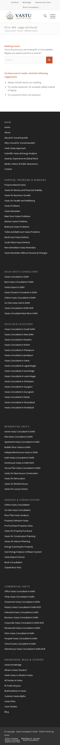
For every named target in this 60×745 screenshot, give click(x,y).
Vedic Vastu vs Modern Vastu (18, 675)
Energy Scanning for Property (18, 546)
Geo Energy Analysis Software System (23, 551)
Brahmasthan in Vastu (15, 690)
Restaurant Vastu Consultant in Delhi (22, 627)
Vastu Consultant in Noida (17, 397)
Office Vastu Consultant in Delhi (19, 591)
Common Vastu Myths (15, 696)
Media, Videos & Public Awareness (21, 163)
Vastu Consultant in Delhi (16, 276)
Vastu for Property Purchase (18, 530)
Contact (8, 169)
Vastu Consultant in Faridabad (19, 407)
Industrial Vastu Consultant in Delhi (21, 612)
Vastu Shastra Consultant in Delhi (20, 292)
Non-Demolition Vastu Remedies (20, 247)
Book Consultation (31, 7)
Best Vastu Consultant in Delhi (19, 281)
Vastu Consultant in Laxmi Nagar (20, 376)
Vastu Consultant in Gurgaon (18, 386)
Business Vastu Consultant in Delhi (21, 617)
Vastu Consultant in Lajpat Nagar (20, 365)
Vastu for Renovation (14, 478)
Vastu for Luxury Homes (16, 488)
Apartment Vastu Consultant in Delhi (22, 441)
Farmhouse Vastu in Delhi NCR (19, 462)
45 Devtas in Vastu (13, 680)
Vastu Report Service (14, 557)
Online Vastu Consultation (17, 504)
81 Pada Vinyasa (12, 685)
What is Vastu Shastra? (15, 670)
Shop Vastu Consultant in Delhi (19, 596)
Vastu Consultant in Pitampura (19, 350)
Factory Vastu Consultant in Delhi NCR (22, 607)
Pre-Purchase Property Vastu (18, 525)
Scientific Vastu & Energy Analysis (20, 153)
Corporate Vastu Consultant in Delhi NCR (24, 622)
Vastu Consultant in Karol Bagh (19, 370)
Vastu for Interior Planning (17, 541)
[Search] (43, 16)
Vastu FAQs (10, 701)
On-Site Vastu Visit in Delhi (17, 302)
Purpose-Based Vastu (15, 184)
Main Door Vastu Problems (17, 216)
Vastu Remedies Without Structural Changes (25, 252)
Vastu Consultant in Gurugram (19, 391)
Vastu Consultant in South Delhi (19, 329)
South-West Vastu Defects (17, 242)
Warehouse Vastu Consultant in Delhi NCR (24, 648)
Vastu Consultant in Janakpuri (18, 355)
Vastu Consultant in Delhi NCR (18, 308)
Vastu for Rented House (16, 483)
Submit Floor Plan (43, 2)
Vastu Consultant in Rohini (17, 344)
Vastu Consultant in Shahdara (19, 381)
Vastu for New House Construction (21, 473)
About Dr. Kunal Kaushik (16, 137)
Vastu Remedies (12, 211)
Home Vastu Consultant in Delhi (19, 431)
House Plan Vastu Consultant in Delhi (22, 468)
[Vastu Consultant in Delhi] (24, 16)
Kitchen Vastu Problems (16, 221)
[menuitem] (14, 2)
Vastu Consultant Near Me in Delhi (21, 313)
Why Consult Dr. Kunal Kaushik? (19, 142)
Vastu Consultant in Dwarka (17, 339)
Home (7, 127)
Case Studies (10, 706)
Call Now (15, 2)
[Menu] (51, 16)
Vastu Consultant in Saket (16, 360)
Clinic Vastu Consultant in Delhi (19, 633)
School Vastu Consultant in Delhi (20, 643)
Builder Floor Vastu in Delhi (17, 447)
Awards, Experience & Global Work (21, 158)
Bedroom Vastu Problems (16, 226)
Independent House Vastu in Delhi (21, 452)
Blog (6, 711)
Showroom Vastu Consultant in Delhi (22, 601)
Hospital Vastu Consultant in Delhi (20, 638)
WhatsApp (26, 2)
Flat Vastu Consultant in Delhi (18, 436)
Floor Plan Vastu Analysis (16, 515)
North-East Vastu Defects (16, 237)
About (7, 132)
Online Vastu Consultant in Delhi (20, 297)
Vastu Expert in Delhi (14, 287)
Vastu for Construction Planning (19, 536)
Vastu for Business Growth (17, 195)
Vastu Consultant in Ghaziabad (19, 402)
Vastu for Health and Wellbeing (19, 200)
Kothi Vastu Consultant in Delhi (19, 457)
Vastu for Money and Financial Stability (23, 190)
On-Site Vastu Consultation (17, 510)
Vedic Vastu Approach (15, 148)
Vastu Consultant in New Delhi (19, 334)
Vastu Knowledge (12, 664)
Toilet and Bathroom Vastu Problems (22, 231)
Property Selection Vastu (16, 520)
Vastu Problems (12, 205)
